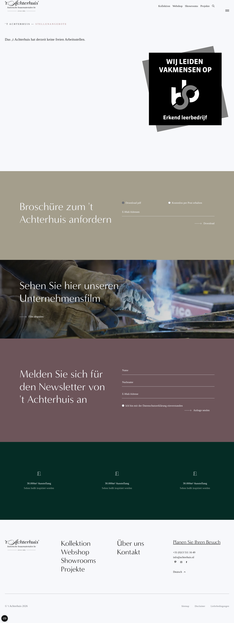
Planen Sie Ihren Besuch (196, 546)
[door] (39, 484)
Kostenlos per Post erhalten (187, 206)
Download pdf (133, 206)
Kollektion (164, 9)
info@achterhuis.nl (183, 560)
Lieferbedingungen (220, 610)
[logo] (22, 9)
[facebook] (187, 566)
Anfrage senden (201, 413)
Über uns (130, 547)
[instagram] (181, 566)
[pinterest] (175, 566)
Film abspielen (36, 320)
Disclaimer (200, 610)
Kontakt (128, 556)
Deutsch (178, 575)
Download (209, 227)
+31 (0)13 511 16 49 (184, 555)
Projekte (205, 9)
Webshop (178, 9)
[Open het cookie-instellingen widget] (4, 618)
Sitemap (185, 610)
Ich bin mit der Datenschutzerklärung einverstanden (154, 409)
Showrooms (191, 9)
